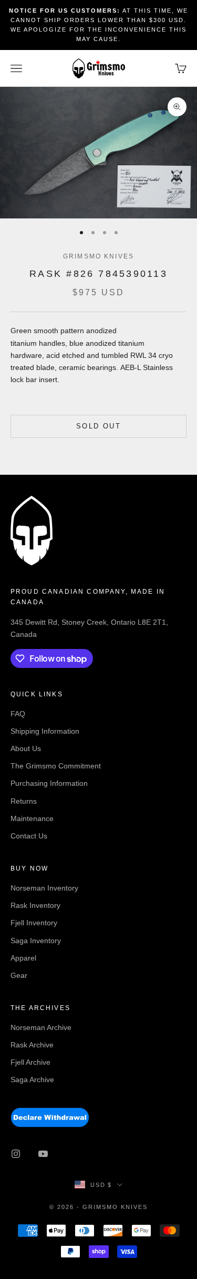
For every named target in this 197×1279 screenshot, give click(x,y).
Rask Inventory (35, 905)
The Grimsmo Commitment (56, 766)
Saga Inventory (36, 940)
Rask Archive (32, 1045)
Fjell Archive (30, 1062)
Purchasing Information (49, 783)
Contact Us (29, 836)
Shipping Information (45, 731)
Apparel (23, 958)
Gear (19, 975)
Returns (24, 801)
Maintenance (32, 818)
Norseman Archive (41, 1027)
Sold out (98, 426)
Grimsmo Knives (98, 256)
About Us (26, 748)
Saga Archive (32, 1079)
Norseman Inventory (44, 888)
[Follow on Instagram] (16, 1153)
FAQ (18, 714)
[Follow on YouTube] (43, 1153)
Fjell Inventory (34, 922)
